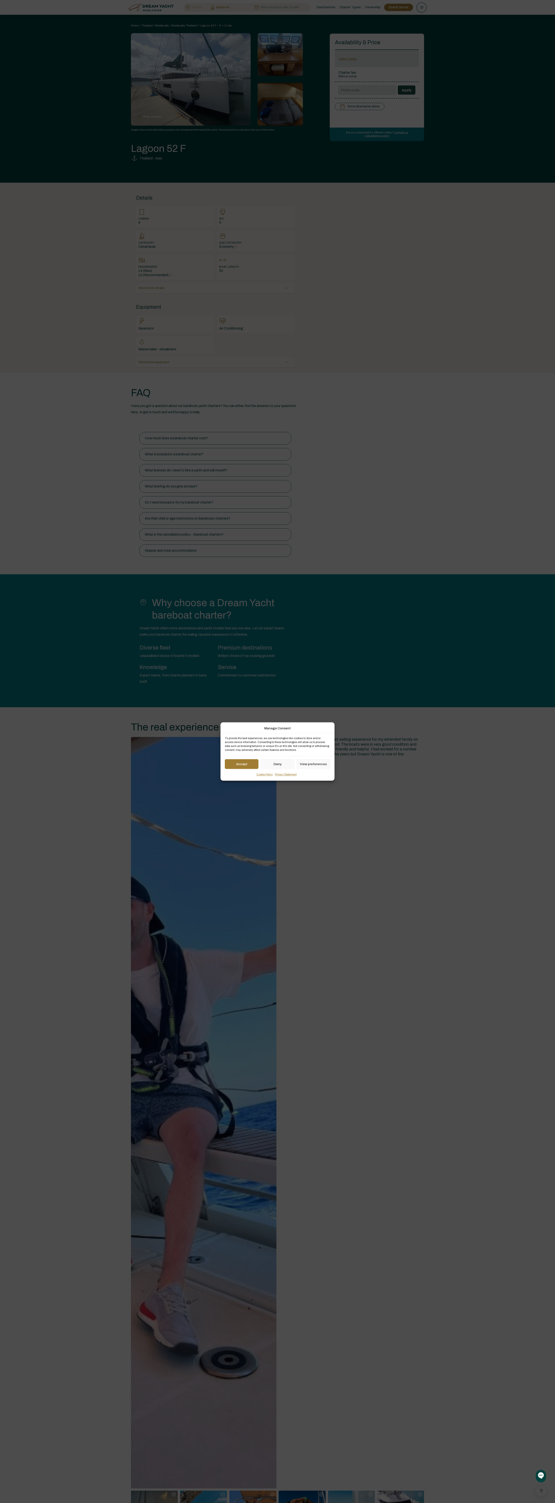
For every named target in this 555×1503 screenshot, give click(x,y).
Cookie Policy (264, 774)
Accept (241, 764)
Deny (278, 764)
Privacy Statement (286, 774)
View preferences (313, 764)
